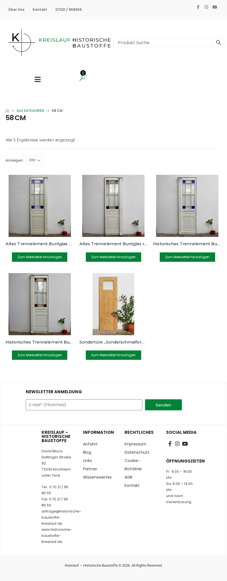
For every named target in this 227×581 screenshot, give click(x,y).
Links (87, 460)
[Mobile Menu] (37, 79)
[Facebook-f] (198, 7)
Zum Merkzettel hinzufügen (39, 257)
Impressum (135, 444)
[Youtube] (214, 7)
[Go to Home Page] (7, 111)
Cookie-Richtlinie (133, 465)
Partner (90, 469)
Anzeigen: (15, 160)
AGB (128, 477)
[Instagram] (206, 7)
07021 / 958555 (68, 9)
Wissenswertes (97, 477)
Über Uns (16, 9)
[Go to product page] (40, 206)
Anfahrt (90, 444)
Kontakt (40, 9)
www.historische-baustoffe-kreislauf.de (57, 535)
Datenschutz (137, 452)
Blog (87, 452)
